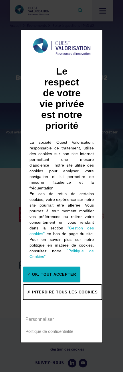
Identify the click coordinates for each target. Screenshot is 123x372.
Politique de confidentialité (49, 331)
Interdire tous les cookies (64, 292)
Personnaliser (39, 319)
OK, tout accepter (53, 274)
